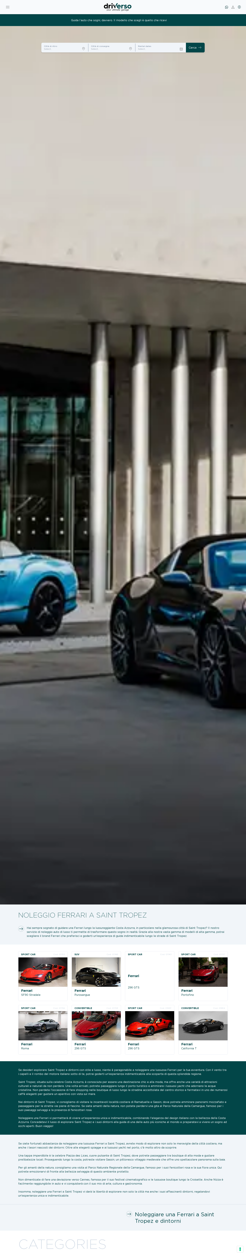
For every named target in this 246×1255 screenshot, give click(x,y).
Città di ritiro (50, 46)
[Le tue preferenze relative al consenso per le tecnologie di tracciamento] (240, 1249)
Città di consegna (100, 46)
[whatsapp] (226, 7)
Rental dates (144, 46)
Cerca (195, 47)
